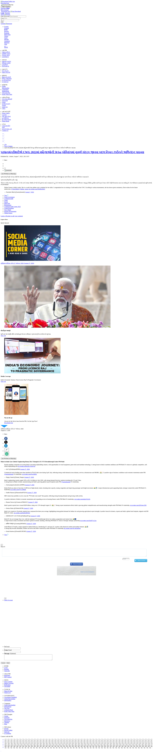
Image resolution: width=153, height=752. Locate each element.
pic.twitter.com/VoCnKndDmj (72, 528)
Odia (5, 44)
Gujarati (6, 28)
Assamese (7, 41)
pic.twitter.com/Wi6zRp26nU (37, 189)
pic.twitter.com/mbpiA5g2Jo (82, 499)
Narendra (5, 8)
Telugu (6, 36)
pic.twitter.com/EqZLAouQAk (26, 466)
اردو (5, 46)
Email (6, 646)
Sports (6, 202)
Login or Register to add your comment (12, 216)
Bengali (6, 31)
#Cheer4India (15, 189)
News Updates (8, 146)
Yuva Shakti (7, 210)
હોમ (5, 144)
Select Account (8, 600)
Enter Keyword (5, 16)
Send (8, 663)
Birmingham (7, 205)
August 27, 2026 (25, 469)
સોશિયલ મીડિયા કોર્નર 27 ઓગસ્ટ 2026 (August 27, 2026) (17, 263)
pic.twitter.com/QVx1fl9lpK (18, 489)
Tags (5, 195)
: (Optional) (10, 653)
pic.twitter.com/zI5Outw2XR (138, 505)
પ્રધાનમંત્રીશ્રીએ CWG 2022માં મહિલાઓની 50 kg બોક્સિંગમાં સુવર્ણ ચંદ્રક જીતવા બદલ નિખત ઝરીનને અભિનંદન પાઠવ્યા (72, 152)
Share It (3, 546)
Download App (8, 423)
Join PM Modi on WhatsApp (8, 173)
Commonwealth (8, 198)
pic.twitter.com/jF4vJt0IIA (29, 474)
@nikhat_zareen (23, 189)
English (6, 26)
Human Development (10, 211)
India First (7, 203)
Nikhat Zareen (8, 213)
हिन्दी (6, 30)
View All (3, 335)
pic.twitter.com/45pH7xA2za (88, 520)
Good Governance (9, 197)
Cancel (3, 663)
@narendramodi (8, 474)
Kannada (6, 33)
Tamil (5, 38)
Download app (5, 3)
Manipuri (6, 42)
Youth (6, 200)
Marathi (6, 39)
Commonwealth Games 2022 (12, 206)
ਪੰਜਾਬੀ (6, 47)
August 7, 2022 (29, 192)
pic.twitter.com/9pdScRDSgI (22, 513)
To (2, 20)
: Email (8, 650)
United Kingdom (9, 208)
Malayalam (7, 34)
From (2, 18)
